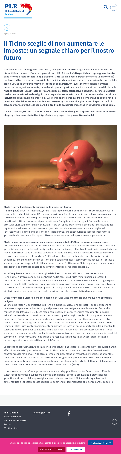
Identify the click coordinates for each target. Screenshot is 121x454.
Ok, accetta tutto (101, 443)
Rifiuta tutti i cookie (52, 449)
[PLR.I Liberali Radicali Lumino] (19, 12)
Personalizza (75, 449)
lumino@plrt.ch (42, 412)
